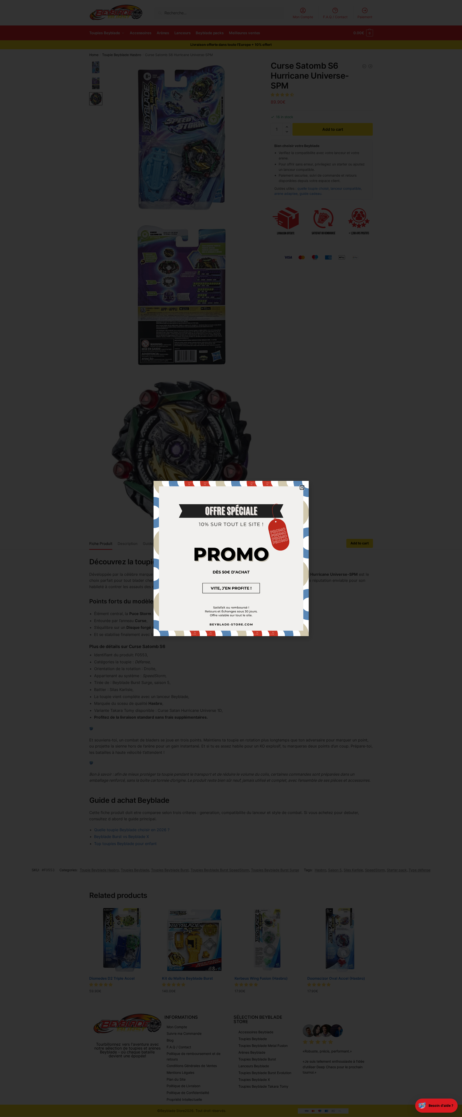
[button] (302, 487)
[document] (231, 558)
